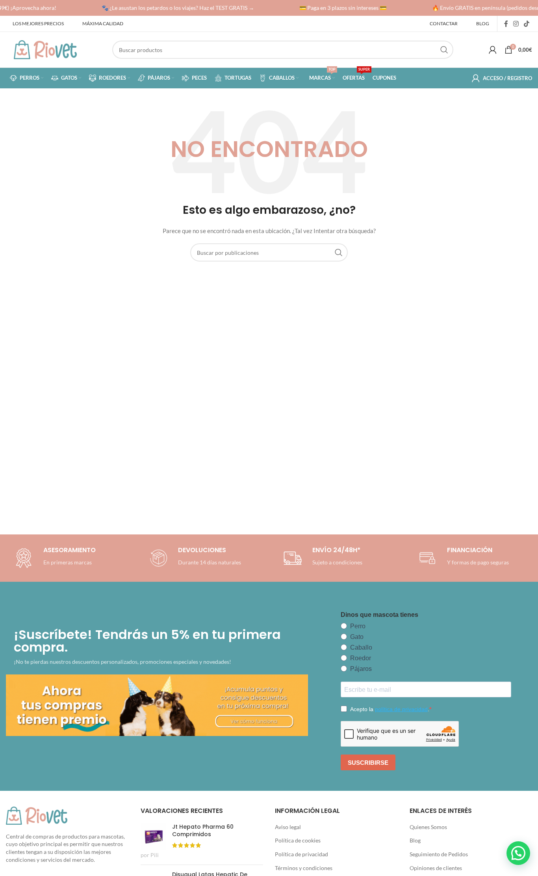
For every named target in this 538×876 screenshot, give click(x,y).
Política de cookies (298, 840)
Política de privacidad (301, 854)
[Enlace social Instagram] (515, 24)
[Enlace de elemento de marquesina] (174, 8)
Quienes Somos (428, 827)
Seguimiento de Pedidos (439, 854)
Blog (415, 840)
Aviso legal (288, 827)
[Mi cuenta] (493, 50)
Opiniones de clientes (436, 868)
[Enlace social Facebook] (505, 24)
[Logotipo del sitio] (45, 49)
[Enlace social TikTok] (526, 24)
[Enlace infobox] (194, 558)
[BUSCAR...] (444, 50)
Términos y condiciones (303, 868)
